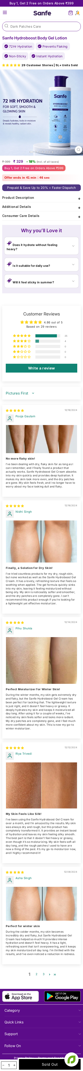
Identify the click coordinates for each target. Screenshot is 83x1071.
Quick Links (13, 1022)
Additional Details (41, 207)
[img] (15, 410)
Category (12, 1010)
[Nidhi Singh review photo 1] (41, 541)
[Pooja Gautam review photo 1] (41, 439)
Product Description (41, 198)
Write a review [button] (41, 368)
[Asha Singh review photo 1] (41, 904)
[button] (11, 65)
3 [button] (43, 974)
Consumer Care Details (41, 216)
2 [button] (36, 974)
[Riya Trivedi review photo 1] (41, 785)
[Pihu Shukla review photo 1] (41, 660)
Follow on (12, 1046)
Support (11, 1034)
